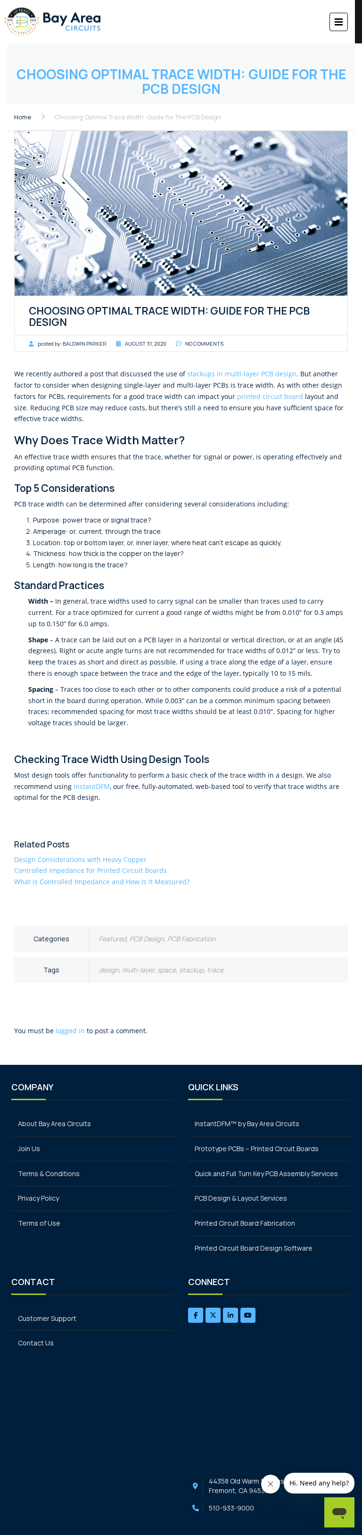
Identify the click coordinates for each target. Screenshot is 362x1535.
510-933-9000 (231, 1507)
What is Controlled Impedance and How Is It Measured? (101, 881)
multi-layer (138, 969)
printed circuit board (270, 396)
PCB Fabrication (191, 938)
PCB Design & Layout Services (241, 1198)
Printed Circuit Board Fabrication (245, 1223)
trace (215, 969)
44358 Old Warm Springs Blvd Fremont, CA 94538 (253, 1486)
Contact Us (36, 1342)
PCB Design (147, 938)
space (166, 969)
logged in (70, 1030)
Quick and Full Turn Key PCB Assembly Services (266, 1173)
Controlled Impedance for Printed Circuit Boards (90, 870)
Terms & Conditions (49, 1173)
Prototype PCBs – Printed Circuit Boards (257, 1148)
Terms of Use (39, 1223)
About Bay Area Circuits (54, 1123)
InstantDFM (92, 786)
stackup (191, 969)
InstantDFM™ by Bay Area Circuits (247, 1123)
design (109, 969)
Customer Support (47, 1318)
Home (22, 117)
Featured (112, 938)
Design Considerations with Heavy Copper (80, 859)
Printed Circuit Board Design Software (254, 1248)
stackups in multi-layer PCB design (241, 373)
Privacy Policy (38, 1198)
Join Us (29, 1148)
